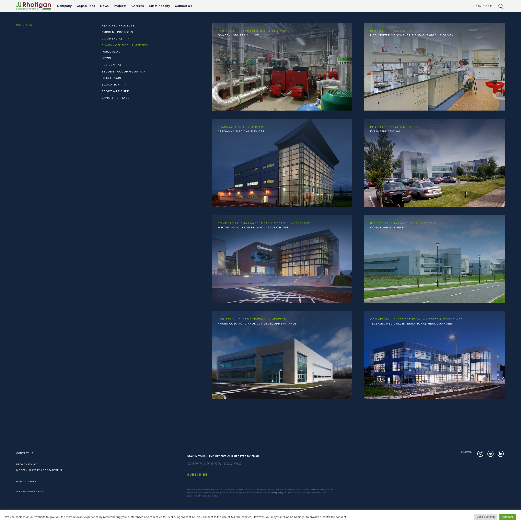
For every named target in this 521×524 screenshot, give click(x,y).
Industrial (111, 52)
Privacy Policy (27, 464)
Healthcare (112, 78)
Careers (137, 6)
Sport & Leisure (115, 91)
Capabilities (86, 6)
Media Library (26, 481)
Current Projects (117, 32)
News (104, 6)
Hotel (107, 58)
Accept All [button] (507, 517)
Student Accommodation (124, 71)
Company (64, 6)
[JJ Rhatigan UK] (33, 6)
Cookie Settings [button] (486, 517)
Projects (120, 6)
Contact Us (183, 6)
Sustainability (159, 6)
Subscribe (197, 474)
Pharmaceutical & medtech (126, 45)
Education (111, 84)
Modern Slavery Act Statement (39, 470)
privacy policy (277, 492)
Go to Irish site (483, 6)
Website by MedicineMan (30, 491)
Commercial (113, 38)
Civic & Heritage (116, 98)
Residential (112, 65)
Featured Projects (118, 25)
